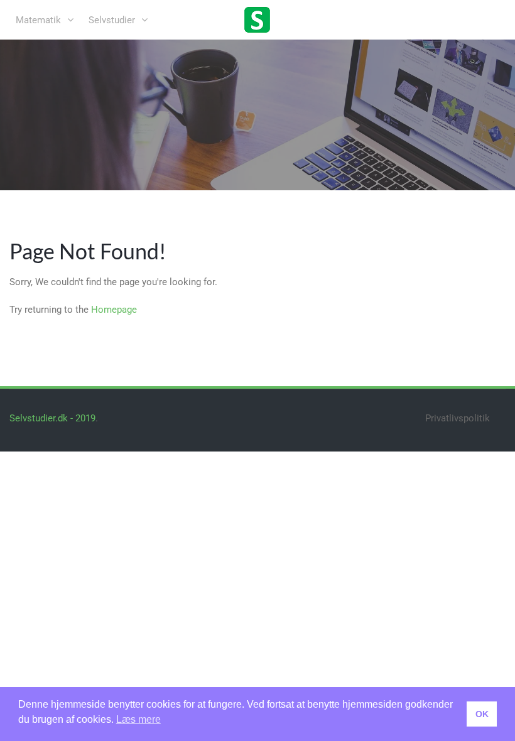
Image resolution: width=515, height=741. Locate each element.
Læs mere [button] (138, 719)
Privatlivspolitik (457, 418)
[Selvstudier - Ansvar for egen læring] (257, 18)
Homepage (114, 309)
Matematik (38, 20)
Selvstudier (112, 20)
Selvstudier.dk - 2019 (52, 418)
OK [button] (482, 714)
